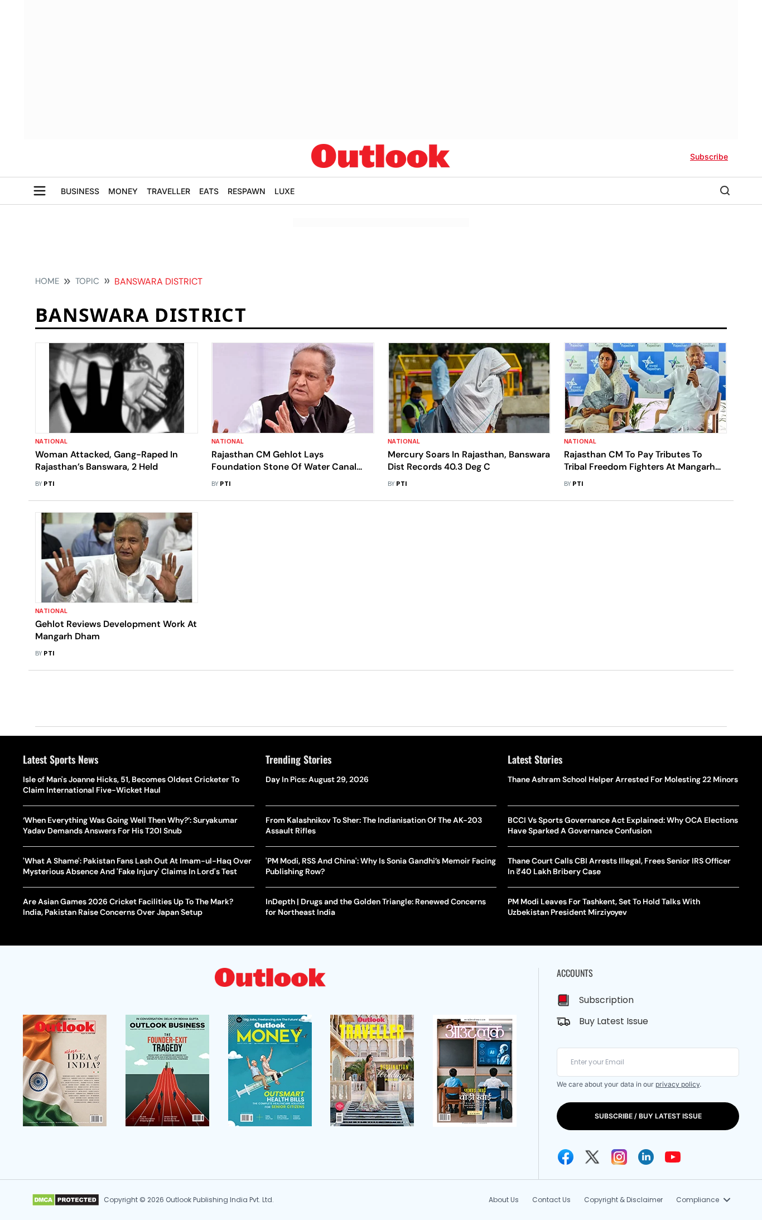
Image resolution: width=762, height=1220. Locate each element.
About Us (504, 1199)
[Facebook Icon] (566, 1157)
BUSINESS (80, 191)
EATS (209, 191)
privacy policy (677, 1084)
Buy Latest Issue (613, 1021)
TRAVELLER (168, 191)
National (51, 441)
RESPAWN (247, 191)
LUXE (284, 191)
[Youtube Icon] (673, 1157)
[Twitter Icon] (592, 1157)
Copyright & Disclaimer (623, 1199)
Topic (87, 281)
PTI (49, 484)
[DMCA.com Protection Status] (65, 1200)
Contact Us (551, 1199)
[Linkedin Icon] (646, 1157)
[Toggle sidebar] (39, 191)
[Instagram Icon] (619, 1157)
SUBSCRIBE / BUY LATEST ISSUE (648, 1116)
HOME (47, 281)
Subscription (606, 1000)
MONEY (123, 191)
